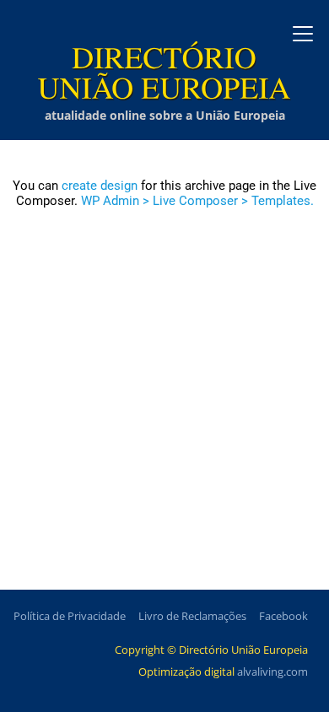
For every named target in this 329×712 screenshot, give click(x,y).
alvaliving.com (272, 671)
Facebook (283, 615)
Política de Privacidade (69, 615)
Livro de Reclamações (192, 615)
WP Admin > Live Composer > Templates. (197, 200)
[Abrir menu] (303, 33)
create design (100, 185)
